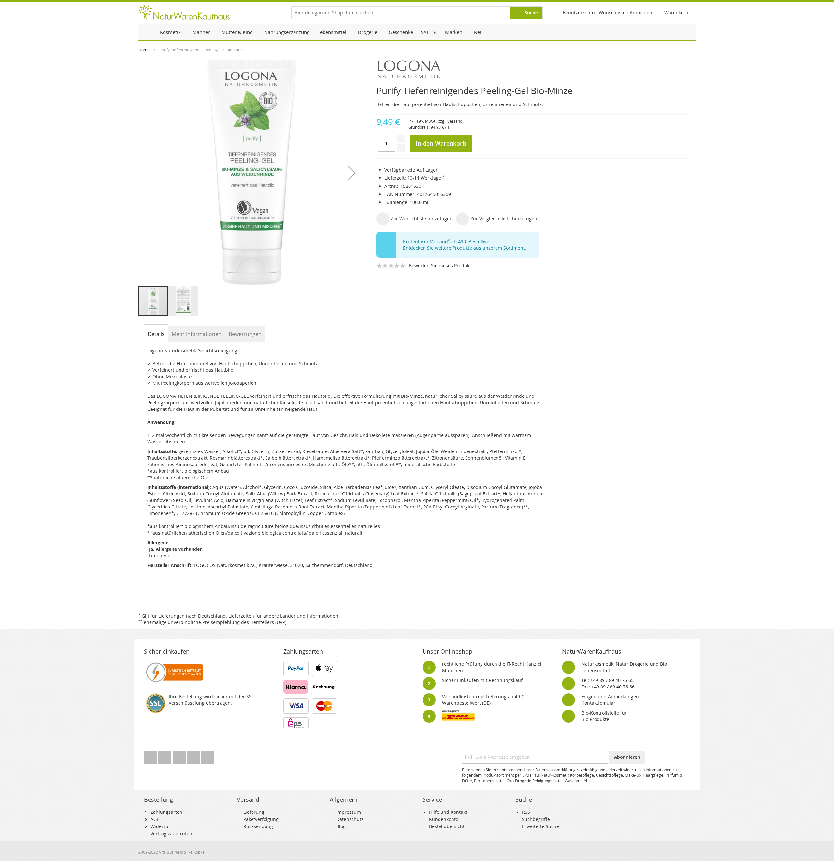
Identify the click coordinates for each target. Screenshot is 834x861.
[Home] (147, 32)
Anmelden (641, 12)
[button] (352, 173)
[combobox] (417, 12)
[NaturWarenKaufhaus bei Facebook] (165, 755)
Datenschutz (350, 819)
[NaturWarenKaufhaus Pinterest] (180, 755)
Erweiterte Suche (540, 826)
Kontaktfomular (598, 703)
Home (144, 49)
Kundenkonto (443, 819)
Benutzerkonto (579, 12)
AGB (155, 819)
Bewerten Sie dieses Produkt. (440, 265)
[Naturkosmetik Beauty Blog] (207, 755)
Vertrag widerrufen (171, 833)
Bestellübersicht (447, 826)
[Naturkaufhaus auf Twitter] (151, 755)
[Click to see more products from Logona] (533, 69)
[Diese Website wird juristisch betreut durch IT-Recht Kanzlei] (174, 664)
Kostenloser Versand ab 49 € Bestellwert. (448, 241)
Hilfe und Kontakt (448, 812)
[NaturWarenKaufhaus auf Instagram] (194, 755)
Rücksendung (258, 826)
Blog (341, 826)
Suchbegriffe (536, 819)
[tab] (156, 334)
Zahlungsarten (166, 812)
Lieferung (253, 812)
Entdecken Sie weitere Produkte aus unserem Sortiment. (464, 248)
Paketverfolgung (261, 819)
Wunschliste (612, 12)
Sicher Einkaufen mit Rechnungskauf (482, 680)
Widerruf (160, 826)
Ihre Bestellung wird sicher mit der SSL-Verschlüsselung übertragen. (212, 699)
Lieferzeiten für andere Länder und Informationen (283, 616)
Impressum (348, 812)
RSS (526, 812)
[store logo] (184, 12)
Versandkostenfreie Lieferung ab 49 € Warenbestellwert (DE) (483, 699)
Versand (454, 121)
